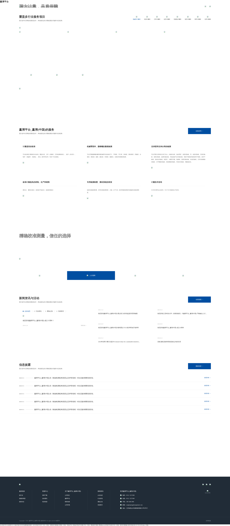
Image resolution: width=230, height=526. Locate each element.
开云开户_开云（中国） (44, 525)
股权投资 (163, 6)
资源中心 (116, 6)
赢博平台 (4, 1)
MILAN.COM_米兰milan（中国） (141, 525)
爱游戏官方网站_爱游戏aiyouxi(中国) (99, 525)
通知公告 (50, 311)
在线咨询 (199, 131)
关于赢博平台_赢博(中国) (92, 6)
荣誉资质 (67, 501)
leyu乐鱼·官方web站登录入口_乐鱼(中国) (9, 525)
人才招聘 (125, 6)
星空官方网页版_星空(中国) (126, 525)
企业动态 (27, 311)
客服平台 (135, 6)
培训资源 (44, 501)
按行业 (21, 495)
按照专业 (21, 501)
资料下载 (44, 495)
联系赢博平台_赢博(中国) (178, 6)
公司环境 (67, 505)
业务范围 (107, 6)
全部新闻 (199, 299)
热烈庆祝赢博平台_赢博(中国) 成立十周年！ (38, 320)
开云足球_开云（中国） (114, 525)
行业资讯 (39, 311)
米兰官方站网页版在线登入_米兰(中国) (28, 525)
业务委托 (44, 498)
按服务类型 (22, 498)
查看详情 (83, 325)
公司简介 (67, 495)
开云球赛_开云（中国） (84, 525)
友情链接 (208, 520)
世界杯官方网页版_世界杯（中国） (58, 525)
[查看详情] (42, 31)
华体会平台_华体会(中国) (73, 525)
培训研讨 (61, 311)
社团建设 (144, 6)
